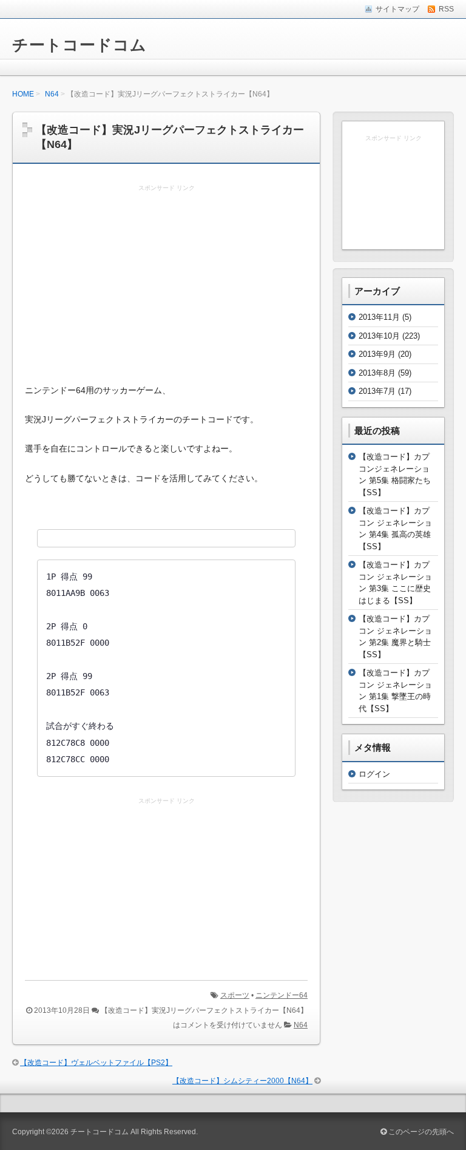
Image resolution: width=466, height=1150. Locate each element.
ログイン (374, 774)
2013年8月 (377, 372)
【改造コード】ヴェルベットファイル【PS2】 (96, 1062)
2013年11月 (379, 317)
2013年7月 (377, 391)
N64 (52, 94)
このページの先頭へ (420, 1132)
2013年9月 (377, 354)
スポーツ (234, 995)
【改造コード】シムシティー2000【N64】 (242, 1081)
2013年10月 (379, 335)
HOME (23, 94)
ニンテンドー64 (281, 995)
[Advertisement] (166, 285)
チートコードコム (79, 45)
